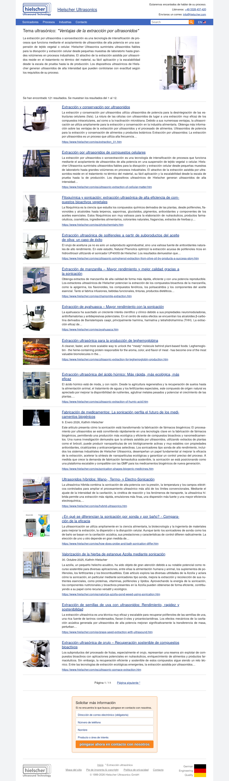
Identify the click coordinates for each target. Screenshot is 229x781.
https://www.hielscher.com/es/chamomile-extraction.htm (97, 296)
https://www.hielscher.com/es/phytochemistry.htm (92, 225)
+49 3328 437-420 (195, 9)
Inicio (100, 765)
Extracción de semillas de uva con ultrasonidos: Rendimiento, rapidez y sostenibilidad (120, 607)
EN (200, 22)
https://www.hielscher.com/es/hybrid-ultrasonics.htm (94, 506)
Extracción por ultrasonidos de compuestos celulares (104, 152)
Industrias (65, 22)
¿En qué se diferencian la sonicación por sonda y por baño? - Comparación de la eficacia (120, 518)
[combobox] (170, 22)
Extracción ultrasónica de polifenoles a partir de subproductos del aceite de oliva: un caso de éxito (120, 237)
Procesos (49, 22)
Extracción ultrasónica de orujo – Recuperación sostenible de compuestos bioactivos (120, 644)
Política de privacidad (136, 770)
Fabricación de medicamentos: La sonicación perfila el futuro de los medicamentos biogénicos (120, 414)
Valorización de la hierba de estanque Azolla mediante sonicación (113, 553)
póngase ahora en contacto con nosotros (115, 744)
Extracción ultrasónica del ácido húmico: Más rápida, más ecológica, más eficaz (120, 376)
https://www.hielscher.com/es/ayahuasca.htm (90, 329)
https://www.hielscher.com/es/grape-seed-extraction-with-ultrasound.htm (107, 632)
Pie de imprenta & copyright (102, 770)
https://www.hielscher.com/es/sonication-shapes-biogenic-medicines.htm (108, 469)
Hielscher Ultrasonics (77, 9)
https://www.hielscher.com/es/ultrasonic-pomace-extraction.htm (101, 669)
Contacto (81, 22)
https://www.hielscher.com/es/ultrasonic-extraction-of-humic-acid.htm (105, 401)
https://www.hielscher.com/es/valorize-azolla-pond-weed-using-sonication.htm (111, 594)
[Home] (37, 8)
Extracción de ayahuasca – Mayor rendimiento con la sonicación (113, 306)
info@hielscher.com (194, 14)
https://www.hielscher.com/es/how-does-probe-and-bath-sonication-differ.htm (110, 543)
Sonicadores (30, 22)
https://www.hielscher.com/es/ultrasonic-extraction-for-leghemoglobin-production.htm (115, 359)
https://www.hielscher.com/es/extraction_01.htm (92, 142)
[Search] (191, 22)
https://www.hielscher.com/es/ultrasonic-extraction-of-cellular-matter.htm (107, 187)
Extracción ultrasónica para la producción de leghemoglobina (110, 340)
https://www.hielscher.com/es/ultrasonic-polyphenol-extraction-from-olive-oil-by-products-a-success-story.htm (130, 258)
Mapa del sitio (74, 770)
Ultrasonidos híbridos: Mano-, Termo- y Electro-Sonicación (108, 479)
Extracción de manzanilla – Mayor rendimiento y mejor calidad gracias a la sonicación (120, 271)
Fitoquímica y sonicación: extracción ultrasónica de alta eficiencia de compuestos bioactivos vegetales (120, 199)
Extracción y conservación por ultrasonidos (96, 106)
